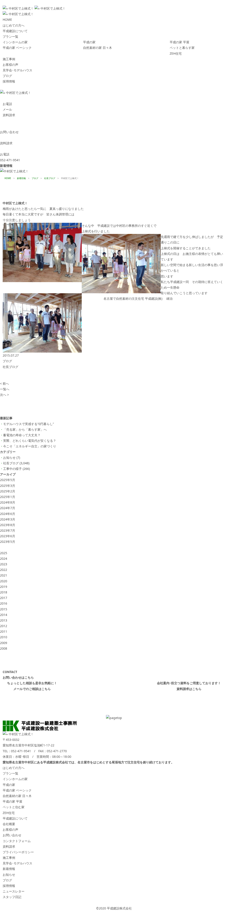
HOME (7, 19)
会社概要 (9, 824)
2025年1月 (7, 497)
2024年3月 (7, 519)
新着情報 (9, 869)
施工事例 (9, 59)
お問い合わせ (12, 835)
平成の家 (89, 42)
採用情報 (9, 81)
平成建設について (15, 31)
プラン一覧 (10, 36)
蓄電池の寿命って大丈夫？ (22, 435)
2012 (3, 626)
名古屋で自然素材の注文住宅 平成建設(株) (133, 298)
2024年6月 (7, 514)
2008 (3, 648)
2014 (3, 615)
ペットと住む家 (13, 807)
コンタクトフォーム (17, 841)
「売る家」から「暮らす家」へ (25, 429)
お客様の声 (10, 64)
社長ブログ (10, 367)
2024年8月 (7, 502)
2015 (3, 609)
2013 (3, 620)
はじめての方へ (13, 25)
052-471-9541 (21, 751)
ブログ (7, 76)
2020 (3, 581)
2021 (3, 575)
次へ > (4, 394)
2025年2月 (7, 491)
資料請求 (9, 846)
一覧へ (4, 389)
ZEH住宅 (176, 53)
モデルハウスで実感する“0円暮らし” (28, 424)
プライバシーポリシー (18, 852)
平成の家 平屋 (179, 42)
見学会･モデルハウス (17, 70)
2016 (3, 603)
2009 (3, 643)
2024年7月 (7, 508)
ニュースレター (13, 891)
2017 (3, 598)
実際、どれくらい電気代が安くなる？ (29, 440)
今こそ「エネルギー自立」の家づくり (29, 446)
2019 (3, 587)
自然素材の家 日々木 (97, 47)
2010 (3, 637)
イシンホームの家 (15, 42)
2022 (3, 570)
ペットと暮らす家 (182, 47)
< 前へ (4, 383)
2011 (3, 631)
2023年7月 (7, 530)
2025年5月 (7, 480)
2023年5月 (7, 541)
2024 (3, 558)
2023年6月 (7, 536)
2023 (3, 564)
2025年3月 (7, 485)
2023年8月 (7, 525)
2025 (3, 553)
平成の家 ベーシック (17, 47)
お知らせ (9, 457)
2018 (3, 592)
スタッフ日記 (12, 897)
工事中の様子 (12, 469)
